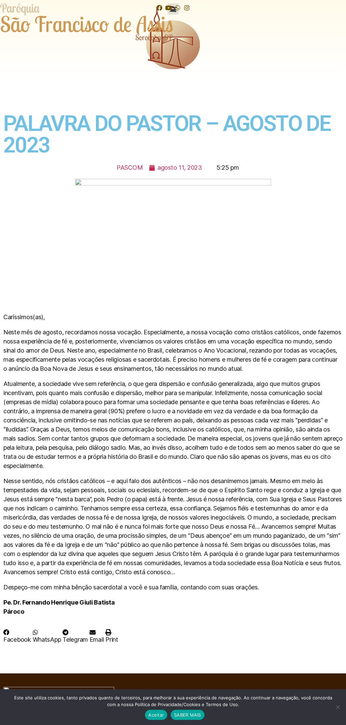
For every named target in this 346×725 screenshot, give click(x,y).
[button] (17, 636)
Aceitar (156, 715)
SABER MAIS (187, 715)
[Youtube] (168, 7)
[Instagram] (186, 7)
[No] (337, 707)
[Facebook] (159, 7)
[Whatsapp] (177, 7)
